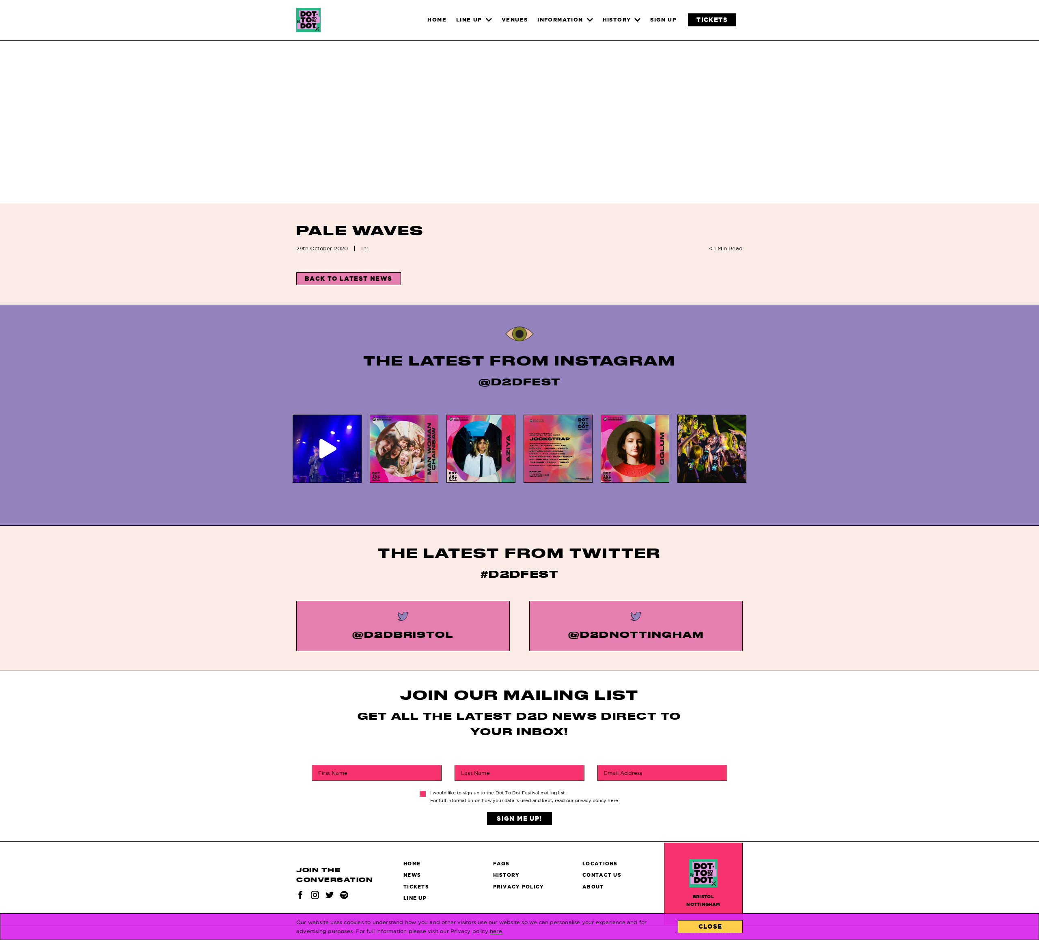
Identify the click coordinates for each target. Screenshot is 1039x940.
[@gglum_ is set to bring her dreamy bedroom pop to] (635, 449)
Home (411, 863)
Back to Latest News (348, 278)
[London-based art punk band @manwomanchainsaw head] (404, 449)
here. (496, 931)
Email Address (623, 773)
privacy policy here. (597, 800)
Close (710, 926)
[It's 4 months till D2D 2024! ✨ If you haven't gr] (711, 449)
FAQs (501, 863)
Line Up (415, 898)
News (412, 875)
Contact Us (601, 875)
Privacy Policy (518, 886)
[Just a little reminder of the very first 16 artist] (558, 449)
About (593, 886)
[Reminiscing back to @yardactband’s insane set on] (327, 449)
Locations (600, 863)
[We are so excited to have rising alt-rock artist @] (480, 449)
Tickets (416, 886)
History (506, 875)
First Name (332, 773)
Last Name (475, 773)
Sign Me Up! (519, 818)
